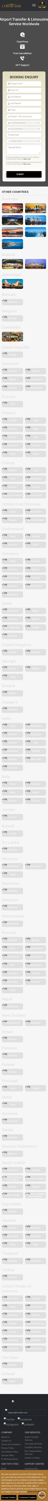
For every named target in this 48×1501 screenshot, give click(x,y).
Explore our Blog (32, 1458)
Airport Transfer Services (32, 1438)
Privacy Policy (7, 1448)
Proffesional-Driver (9, 1459)
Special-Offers (7, 1455)
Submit (20, 174)
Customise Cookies (27, 1497)
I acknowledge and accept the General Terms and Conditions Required (25, 163)
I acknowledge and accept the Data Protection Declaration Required (24, 158)
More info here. (34, 1491)
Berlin (3, 1468)
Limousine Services (33, 1444)
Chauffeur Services (33, 1447)
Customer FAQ (31, 1468)
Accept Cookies (8, 1497)
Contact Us (6, 1441)
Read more (26, 159)
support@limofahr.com (18, 1412)
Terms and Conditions (11, 1444)
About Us (5, 1437)
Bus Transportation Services (33, 1452)
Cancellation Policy (9, 1452)
